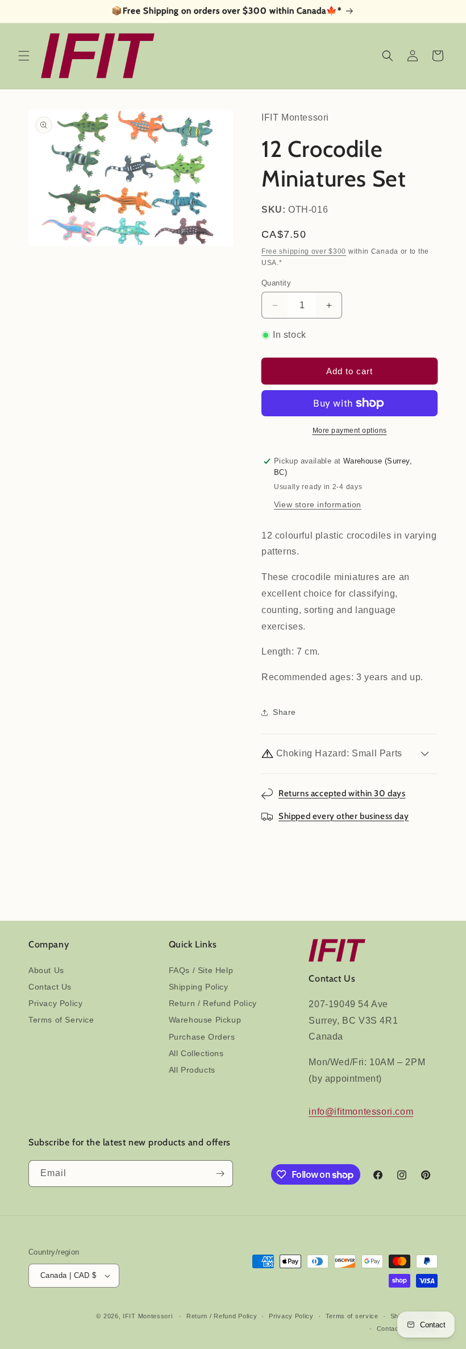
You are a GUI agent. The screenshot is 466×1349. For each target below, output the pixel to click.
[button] (23, 55)
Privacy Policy (55, 1003)
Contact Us (50, 986)
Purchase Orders (202, 1036)
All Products (192, 1069)
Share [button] (284, 712)
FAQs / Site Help (201, 970)
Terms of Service (61, 1019)
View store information (317, 504)
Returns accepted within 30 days (342, 793)
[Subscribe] (219, 1173)
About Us (46, 970)
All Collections (196, 1053)
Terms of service (352, 1316)
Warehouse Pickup (205, 1019)
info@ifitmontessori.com (361, 1111)
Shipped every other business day (343, 816)
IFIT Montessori (148, 1316)
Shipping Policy (198, 986)
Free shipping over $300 (303, 251)
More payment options (350, 431)
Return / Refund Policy (213, 1003)
